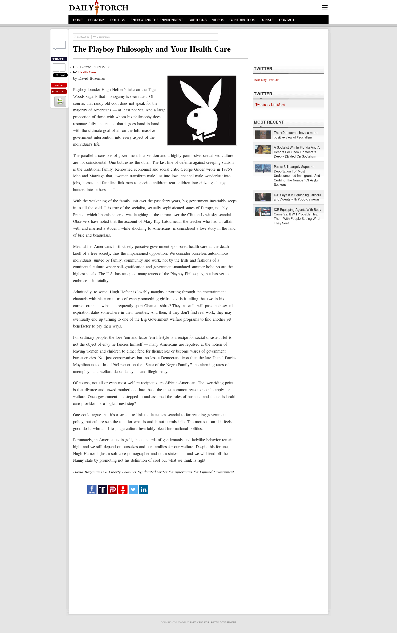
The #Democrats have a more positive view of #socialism (296, 134)
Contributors (242, 19)
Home (78, 19)
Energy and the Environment (156, 19)
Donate (267, 19)
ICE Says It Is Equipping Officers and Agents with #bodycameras (297, 197)
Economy (96, 19)
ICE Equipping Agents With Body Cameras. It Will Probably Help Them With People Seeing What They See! (297, 216)
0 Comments (103, 37)
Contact (287, 19)
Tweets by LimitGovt (266, 80)
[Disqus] (156, 552)
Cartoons (198, 19)
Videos (218, 19)
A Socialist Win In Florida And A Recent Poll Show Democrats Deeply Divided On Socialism (297, 151)
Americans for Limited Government (213, 622)
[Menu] (325, 7)
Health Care (87, 72)
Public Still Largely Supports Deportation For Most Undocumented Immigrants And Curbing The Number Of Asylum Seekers (297, 175)
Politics (117, 19)
